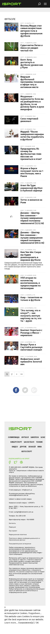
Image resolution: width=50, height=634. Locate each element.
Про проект (13, 531)
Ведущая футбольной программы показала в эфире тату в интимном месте (32, 82)
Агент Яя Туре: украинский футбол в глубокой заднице (31, 187)
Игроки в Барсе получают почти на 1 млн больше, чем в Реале (31, 172)
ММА (40, 446)
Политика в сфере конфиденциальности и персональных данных (24, 539)
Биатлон (35, 437)
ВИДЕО (15, 446)
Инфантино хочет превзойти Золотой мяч (31, 361)
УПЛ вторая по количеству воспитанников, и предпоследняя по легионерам (30, 283)
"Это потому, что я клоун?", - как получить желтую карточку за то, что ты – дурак (30, 315)
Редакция (12, 527)
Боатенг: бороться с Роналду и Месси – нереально (31, 332)
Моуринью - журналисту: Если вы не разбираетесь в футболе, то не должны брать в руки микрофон (32, 102)
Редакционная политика (18, 534)
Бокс (43, 437)
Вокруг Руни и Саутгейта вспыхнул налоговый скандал (31, 347)
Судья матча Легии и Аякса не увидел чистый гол (31, 47)
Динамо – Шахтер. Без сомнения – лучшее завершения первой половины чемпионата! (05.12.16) (32, 237)
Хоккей (32, 446)
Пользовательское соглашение (20, 544)
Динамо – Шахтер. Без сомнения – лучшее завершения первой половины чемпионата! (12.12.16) (32, 218)
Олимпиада (13, 437)
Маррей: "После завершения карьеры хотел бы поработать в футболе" (32, 135)
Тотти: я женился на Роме (31, 201)
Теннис (39, 441)
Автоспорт (26, 451)
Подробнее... (35, 613)
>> (21, 374)
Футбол (25, 437)
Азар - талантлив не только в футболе (31, 298)
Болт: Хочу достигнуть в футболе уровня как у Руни (31, 63)
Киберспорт (16, 441)
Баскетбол (29, 441)
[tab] (16, 390)
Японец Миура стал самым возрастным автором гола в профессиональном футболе (31, 31)
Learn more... (11, 622)
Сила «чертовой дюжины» (29, 120)
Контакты (12, 523)
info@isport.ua (27, 490)
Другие (23, 446)
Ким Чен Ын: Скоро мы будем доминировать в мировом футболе (30, 256)
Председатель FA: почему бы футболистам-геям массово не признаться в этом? (31, 154)
